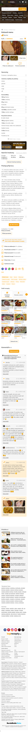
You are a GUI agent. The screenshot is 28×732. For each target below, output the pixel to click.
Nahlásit (16, 654)
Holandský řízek (5, 686)
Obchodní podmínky (5, 654)
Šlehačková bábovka (5, 668)
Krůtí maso (12, 671)
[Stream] (19, 629)
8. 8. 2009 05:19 (20, 426)
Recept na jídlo (4, 638)
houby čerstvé (21, 614)
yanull (2, 337)
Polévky (4, 15)
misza (15, 337)
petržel (12, 608)
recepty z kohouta (15, 599)
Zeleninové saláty (10, 677)
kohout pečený (10, 597)
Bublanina (7, 689)
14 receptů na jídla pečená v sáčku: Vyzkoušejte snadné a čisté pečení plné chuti (18, 565)
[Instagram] (12, 629)
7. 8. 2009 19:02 (20, 462)
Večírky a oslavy (22, 279)
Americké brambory (17, 665)
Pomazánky (10, 662)
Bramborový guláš (5, 684)
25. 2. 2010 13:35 (20, 391)
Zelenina (12, 281)
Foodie (15, 653)
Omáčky (15, 13)
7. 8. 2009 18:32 (20, 498)
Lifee (15, 646)
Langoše (24, 686)
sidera (21, 38)
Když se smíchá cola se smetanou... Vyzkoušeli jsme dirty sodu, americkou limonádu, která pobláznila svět (18, 541)
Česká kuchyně (5, 281)
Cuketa (15, 17)
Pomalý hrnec (16, 673)
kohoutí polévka (10, 595)
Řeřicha (24, 665)
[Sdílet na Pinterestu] (13, 269)
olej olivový (14, 614)
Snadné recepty (18, 674)
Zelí (3, 19)
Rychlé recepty (19, 19)
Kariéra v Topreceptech (19, 651)
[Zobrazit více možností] (2, 272)
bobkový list (17, 616)
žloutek (17, 610)
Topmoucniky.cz (18, 640)
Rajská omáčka (18, 682)
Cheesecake (13, 684)
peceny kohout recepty (16, 590)
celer (15, 608)
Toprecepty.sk (17, 638)
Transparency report (18, 656)
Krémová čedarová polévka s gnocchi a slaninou (12, 697)
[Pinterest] (8, 629)
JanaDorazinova (10, 447)
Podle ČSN (4, 17)
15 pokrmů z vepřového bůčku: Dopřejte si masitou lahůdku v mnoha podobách (18, 577)
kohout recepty (10, 601)
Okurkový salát (10, 685)
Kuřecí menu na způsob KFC (20, 308)
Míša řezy (11, 686)
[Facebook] (5, 629)
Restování (22, 281)
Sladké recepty (10, 676)
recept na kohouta (10, 593)
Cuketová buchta (6, 688)
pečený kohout (5, 588)
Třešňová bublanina (5, 669)
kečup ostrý (19, 612)
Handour (16, 325)
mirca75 (8, 426)
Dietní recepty (18, 676)
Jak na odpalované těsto (6, 665)
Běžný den (21, 277)
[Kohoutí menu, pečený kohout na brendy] (8, 503)
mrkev (7, 608)
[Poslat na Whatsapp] (9, 269)
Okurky (16, 15)
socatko (8, 409)
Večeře (15, 277)
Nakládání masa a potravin (7, 663)
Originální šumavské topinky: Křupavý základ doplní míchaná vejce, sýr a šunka (12, 720)
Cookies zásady (4, 653)
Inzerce (3, 659)
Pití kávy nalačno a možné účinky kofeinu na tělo (12, 706)
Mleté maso (18, 671)
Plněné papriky (12, 681)
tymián (11, 616)
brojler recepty (5, 599)
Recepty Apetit (4, 643)
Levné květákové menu (20, 334)
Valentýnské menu (19, 322)
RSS (15, 650)
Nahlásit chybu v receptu (14, 139)
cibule (24, 612)
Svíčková (15, 666)
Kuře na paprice (18, 686)
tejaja (7, 391)
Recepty (6, 29)
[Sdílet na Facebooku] (2, 269)
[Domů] (2, 29)
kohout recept (18, 601)
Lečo (11, 688)
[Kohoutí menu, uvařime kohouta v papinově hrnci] (19, 503)
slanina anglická (5, 614)
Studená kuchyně (19, 677)
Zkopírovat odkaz (23, 269)
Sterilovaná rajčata (21, 681)
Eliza (15, 312)
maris (7, 480)
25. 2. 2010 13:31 (20, 409)
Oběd (11, 277)
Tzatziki (21, 669)
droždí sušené (11, 612)
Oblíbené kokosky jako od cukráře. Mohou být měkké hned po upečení (18, 534)
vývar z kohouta (19, 602)
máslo (12, 610)
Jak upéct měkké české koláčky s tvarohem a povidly (13, 707)
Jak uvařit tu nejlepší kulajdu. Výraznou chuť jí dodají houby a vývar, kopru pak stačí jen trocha (18, 546)
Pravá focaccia (21, 666)
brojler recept (17, 591)
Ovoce (2, 679)
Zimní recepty (14, 279)
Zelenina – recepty (18, 662)
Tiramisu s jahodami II (6, 699)
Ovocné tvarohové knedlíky (7, 682)
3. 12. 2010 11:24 (20, 378)
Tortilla (15, 663)
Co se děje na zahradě (7, 666)
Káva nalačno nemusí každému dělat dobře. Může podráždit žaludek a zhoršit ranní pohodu (18, 553)
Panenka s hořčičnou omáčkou (8, 696)
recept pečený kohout (7, 591)
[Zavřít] (25, 355)
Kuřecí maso (10, 15)
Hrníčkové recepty (9, 19)
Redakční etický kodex (6, 657)
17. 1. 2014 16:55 (20, 362)
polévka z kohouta (15, 588)
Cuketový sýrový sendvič (7, 694)
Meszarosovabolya (5, 312)
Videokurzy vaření (5, 641)
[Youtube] (15, 629)
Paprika (10, 17)
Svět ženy (3, 644)
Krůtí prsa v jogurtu (5, 701)
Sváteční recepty (6, 279)
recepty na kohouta (20, 597)
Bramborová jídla (8, 673)
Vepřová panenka (15, 669)
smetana (7, 610)
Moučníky (20, 13)
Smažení (8, 284)
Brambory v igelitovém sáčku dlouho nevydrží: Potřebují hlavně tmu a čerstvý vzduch (13, 714)
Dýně (24, 17)
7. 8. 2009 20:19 (20, 447)
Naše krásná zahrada (6, 646)
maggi (19, 608)
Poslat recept (19, 269)
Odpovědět (5, 374)
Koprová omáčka (18, 685)
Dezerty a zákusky (22, 663)
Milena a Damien (5, 325)
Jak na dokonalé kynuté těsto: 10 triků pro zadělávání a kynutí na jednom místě (19, 571)
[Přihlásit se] (26, 2)
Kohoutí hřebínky (5, 322)
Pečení (13, 284)
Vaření (3, 284)
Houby (17, 281)
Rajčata (20, 17)
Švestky (21, 15)
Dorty (24, 677)
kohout (3, 608)
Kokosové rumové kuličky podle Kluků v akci (11, 702)
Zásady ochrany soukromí (7, 651)
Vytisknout (16, 269)
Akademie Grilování (6, 13)
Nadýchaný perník (17, 688)
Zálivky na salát (21, 668)
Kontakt (16, 657)
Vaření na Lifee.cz (5, 640)
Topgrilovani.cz (17, 641)
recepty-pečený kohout (7, 602)
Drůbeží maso (12, 29)
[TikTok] (23, 629)
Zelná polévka (14, 668)
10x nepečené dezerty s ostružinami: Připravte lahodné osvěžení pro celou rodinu (18, 559)
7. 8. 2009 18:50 (20, 480)
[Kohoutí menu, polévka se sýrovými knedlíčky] (8, 510)
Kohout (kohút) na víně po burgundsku (7, 308)
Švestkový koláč (13, 689)
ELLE (15, 644)
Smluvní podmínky (5, 656)
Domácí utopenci (21, 689)
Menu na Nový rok (6, 334)
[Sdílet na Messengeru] (6, 269)
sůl (22, 608)
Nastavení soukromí (5, 650)
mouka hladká (5, 616)
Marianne (16, 643)
